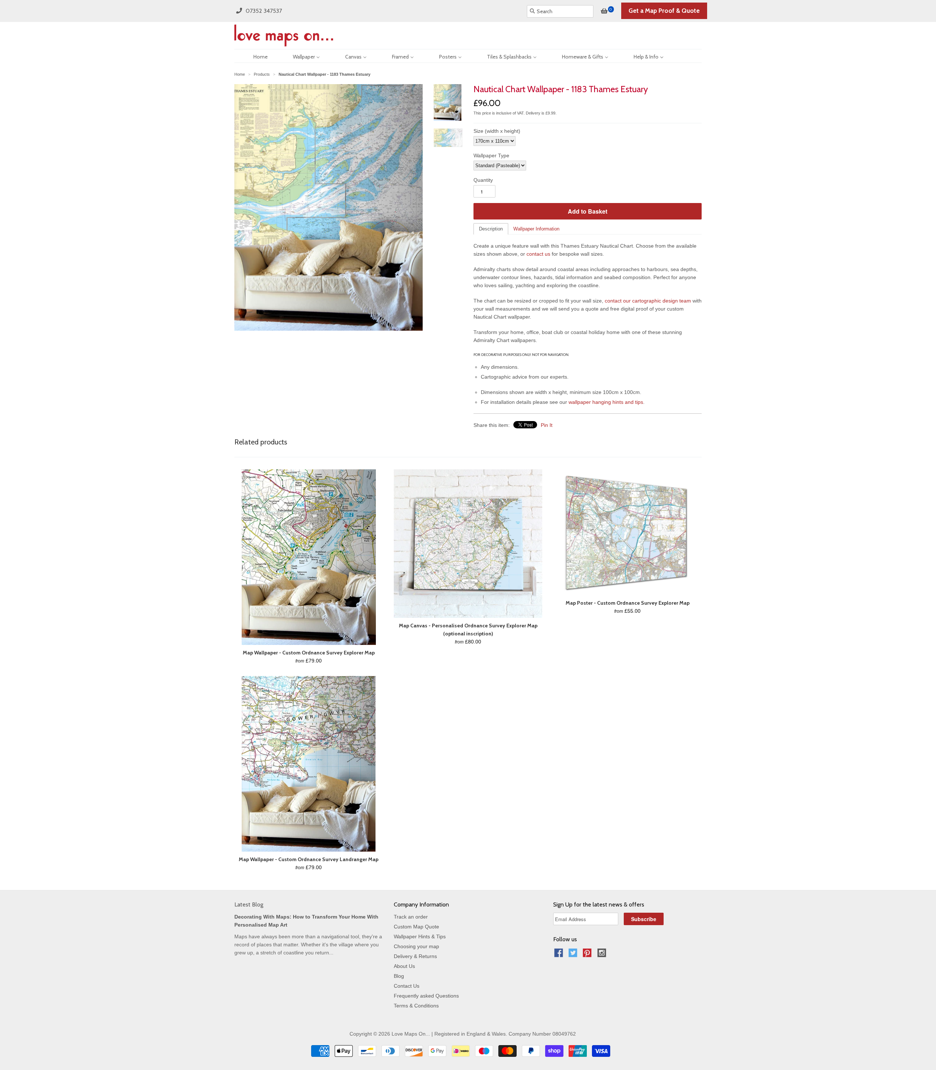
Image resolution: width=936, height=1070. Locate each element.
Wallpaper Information (536, 229)
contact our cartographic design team (648, 301)
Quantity (483, 180)
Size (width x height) (496, 131)
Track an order (411, 917)
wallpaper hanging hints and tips (606, 402)
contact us (538, 254)
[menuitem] (254, 56)
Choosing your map (416, 946)
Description (491, 229)
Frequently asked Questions (426, 996)
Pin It (546, 425)
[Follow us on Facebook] (559, 955)
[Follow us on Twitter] (574, 955)
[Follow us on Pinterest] (588, 955)
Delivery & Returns (415, 956)
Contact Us (406, 986)
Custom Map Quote (416, 927)
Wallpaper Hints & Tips (420, 936)
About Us (404, 966)
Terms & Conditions (416, 1006)
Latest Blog (248, 904)
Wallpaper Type (491, 155)
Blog (399, 976)
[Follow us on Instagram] (602, 955)
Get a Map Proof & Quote (664, 10)
